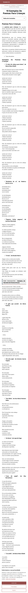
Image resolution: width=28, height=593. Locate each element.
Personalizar (14, 586)
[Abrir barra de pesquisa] (26, 2)
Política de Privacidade (10, 579)
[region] (14, 580)
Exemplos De (7, 5)
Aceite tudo (14, 583)
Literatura (13, 5)
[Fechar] (26, 569)
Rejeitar (14, 590)
